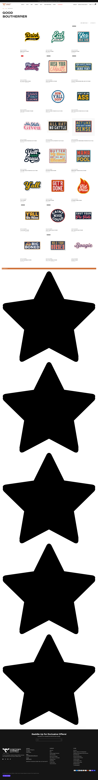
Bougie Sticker (74, 260)
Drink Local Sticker (24, 51)
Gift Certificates (53, 754)
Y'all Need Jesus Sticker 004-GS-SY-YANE (29, 170)
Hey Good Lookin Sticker (25, 81)
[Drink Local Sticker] (32, 37)
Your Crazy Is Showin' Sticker (26, 111)
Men (31, 4)
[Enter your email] (61, 740)
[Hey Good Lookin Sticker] (32, 67)
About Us (51, 750)
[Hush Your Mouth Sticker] (58, 67)
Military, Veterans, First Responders (79, 751)
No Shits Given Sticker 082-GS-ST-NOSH (28, 140)
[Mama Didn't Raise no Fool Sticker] (83, 156)
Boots (22, 4)
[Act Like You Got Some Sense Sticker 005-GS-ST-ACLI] (83, 126)
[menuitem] (23, 4)
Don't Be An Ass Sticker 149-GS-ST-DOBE (79, 111)
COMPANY (52, 748)
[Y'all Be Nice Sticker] (32, 216)
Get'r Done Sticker (50, 200)
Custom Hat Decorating (77, 762)
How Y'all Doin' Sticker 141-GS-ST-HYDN (54, 111)
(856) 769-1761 (28, 759)
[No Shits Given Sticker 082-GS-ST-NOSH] (32, 126)
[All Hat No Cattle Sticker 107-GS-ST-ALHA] (58, 126)
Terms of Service (53, 763)
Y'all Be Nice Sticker (24, 230)
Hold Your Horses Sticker (51, 260)
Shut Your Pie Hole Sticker (77, 230)
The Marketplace (76, 765)
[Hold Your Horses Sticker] (58, 245)
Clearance (60, 4)
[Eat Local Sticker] (58, 37)
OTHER (74, 748)
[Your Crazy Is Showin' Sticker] (32, 96)
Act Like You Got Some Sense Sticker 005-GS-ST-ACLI (82, 140)
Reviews (4, 268)
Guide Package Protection (54, 753)
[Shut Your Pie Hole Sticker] (83, 216)
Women (36, 4)
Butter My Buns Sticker (51, 170)
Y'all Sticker (23, 200)
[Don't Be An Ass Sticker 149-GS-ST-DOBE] (83, 96)
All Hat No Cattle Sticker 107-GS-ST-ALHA (55, 140)
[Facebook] (4, 759)
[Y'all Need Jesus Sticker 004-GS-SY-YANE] (32, 156)
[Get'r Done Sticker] (58, 186)
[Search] (93, 4)
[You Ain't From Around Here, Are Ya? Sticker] (83, 67)
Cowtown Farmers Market (78, 757)
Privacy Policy (52, 762)
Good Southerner (23, 109)
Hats (27, 4)
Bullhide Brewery (76, 763)
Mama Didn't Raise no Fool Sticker (78, 170)
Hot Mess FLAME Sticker (76, 200)
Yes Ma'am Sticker (75, 51)
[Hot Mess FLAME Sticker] (83, 186)
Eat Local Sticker (49, 51)
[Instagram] (6, 759)
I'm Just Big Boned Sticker (25, 260)
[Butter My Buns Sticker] (58, 156)
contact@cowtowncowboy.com (32, 755)
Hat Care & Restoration (77, 756)
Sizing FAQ (52, 760)
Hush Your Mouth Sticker (51, 81)
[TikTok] (11, 759)
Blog (50, 751)
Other (54, 4)
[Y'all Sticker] (32, 186)
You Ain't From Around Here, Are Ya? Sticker (80, 81)
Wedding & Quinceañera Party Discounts (80, 753)
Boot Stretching (76, 754)
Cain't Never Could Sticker (52, 230)
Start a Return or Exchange (55, 757)
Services (75, 750)
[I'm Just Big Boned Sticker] (32, 245)
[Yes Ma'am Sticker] (83, 37)
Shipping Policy (52, 759)
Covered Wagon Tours (77, 760)
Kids (41, 4)
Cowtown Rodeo (47, 4)
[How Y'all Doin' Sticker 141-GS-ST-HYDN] (58, 96)
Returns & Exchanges (54, 756)
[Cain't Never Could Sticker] (58, 216)
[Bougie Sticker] (83, 245)
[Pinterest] (8, 759)
